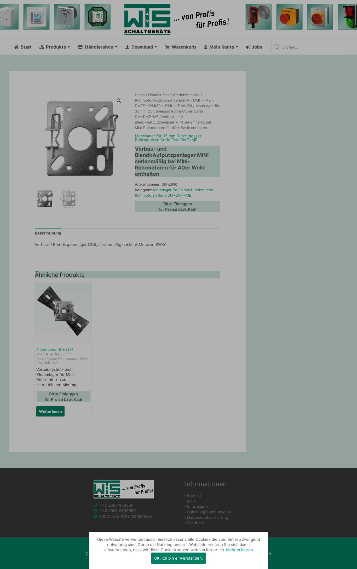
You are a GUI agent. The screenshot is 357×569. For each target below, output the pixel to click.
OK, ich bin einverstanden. (178, 558)
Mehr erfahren (239, 549)
